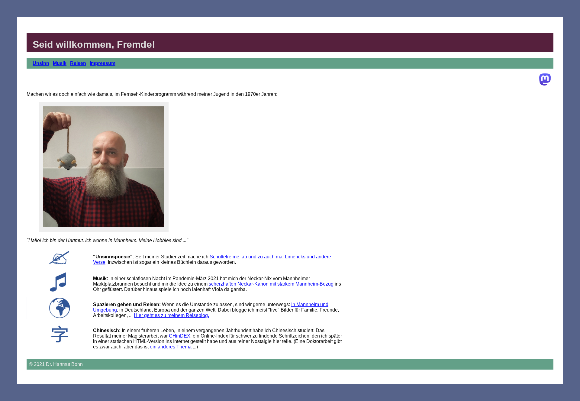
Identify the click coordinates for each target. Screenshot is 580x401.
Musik (59, 63)
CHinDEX (179, 335)
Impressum (102, 63)
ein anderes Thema (171, 346)
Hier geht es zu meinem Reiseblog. (171, 315)
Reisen (78, 63)
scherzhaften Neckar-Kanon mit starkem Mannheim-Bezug (271, 283)
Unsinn (41, 63)
